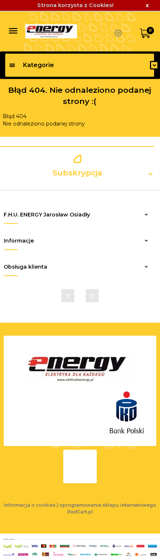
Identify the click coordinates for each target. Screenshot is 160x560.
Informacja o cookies (29, 505)
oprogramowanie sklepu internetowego (107, 505)
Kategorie (38, 65)
